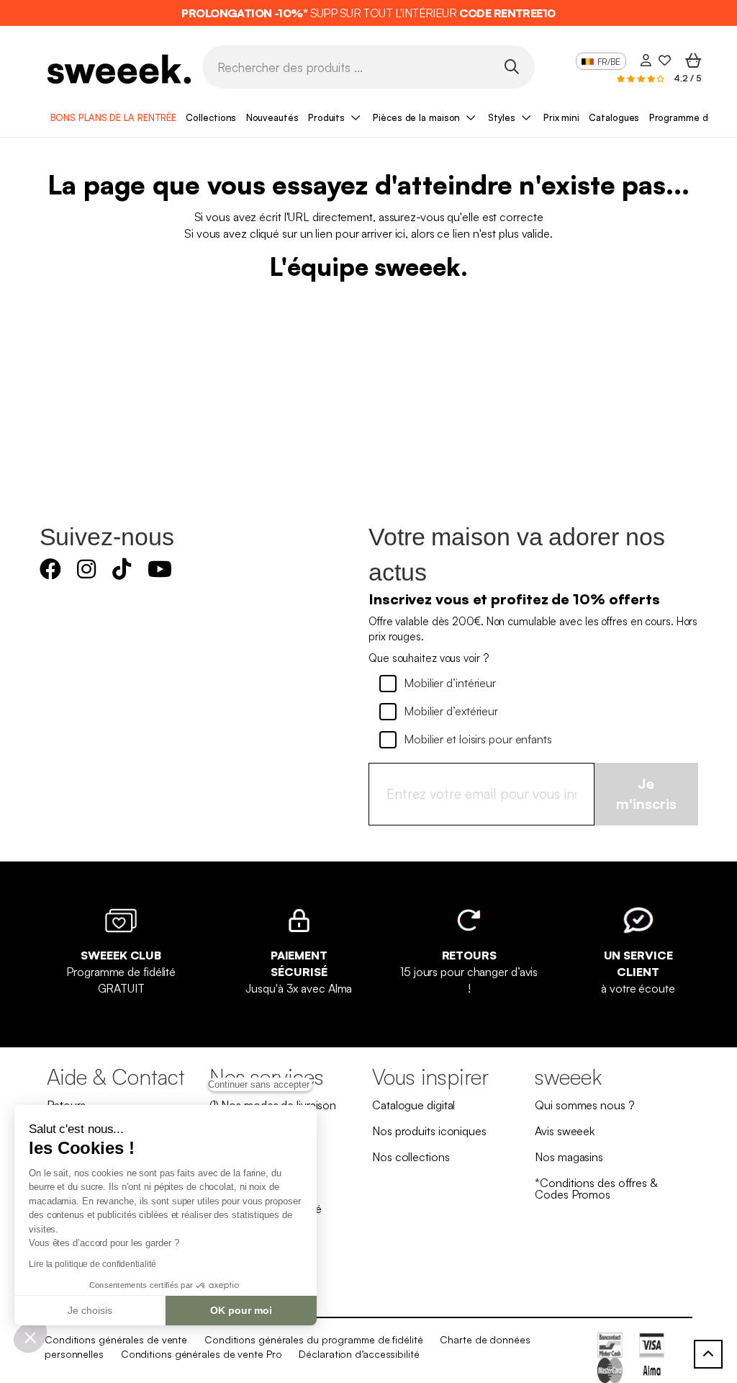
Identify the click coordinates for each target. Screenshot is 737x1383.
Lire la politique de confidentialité (92, 1264)
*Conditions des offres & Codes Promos (596, 1188)
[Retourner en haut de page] (708, 1354)
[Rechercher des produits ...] (511, 66)
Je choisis (90, 1310)
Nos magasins (569, 1157)
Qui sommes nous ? (584, 1105)
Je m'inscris (646, 793)
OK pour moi (241, 1310)
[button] (30, 1337)
